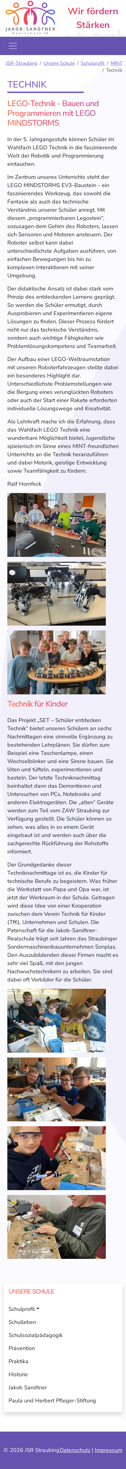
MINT (116, 63)
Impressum (108, 1450)
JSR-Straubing (21, 63)
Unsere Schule (59, 63)
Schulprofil (93, 63)
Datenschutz (75, 1450)
